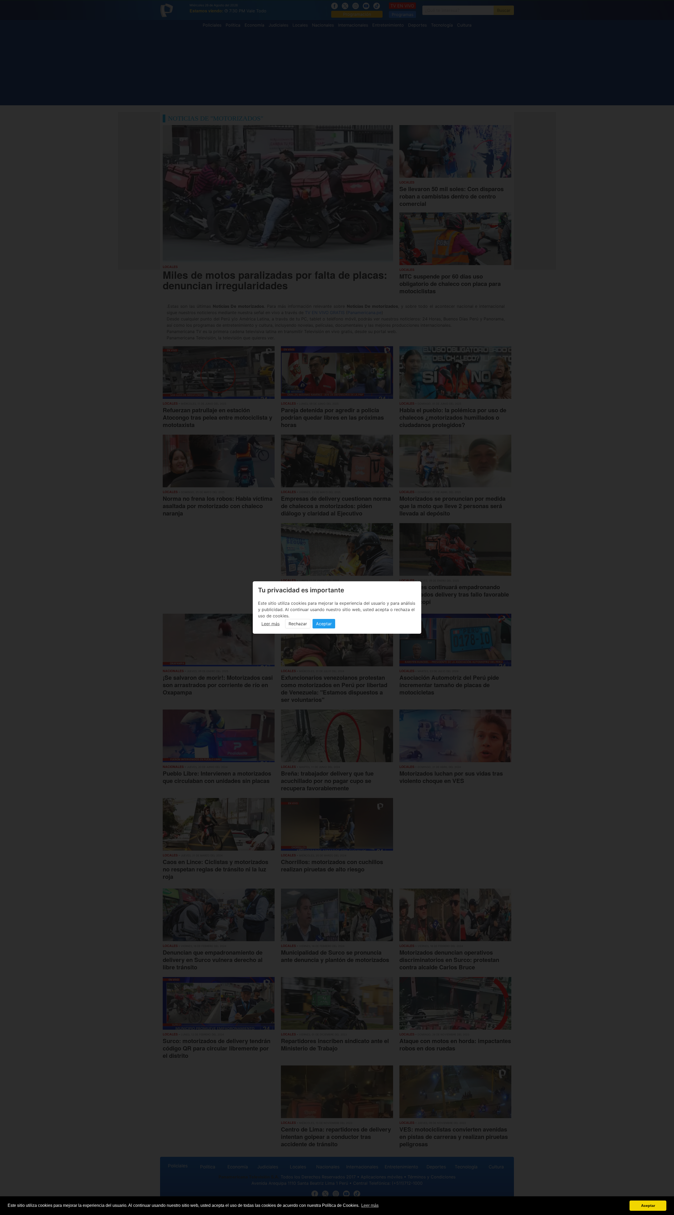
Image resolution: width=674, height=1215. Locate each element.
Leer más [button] (370, 1205)
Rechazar (298, 623)
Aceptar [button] (648, 1205)
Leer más (270, 623)
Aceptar (324, 623)
